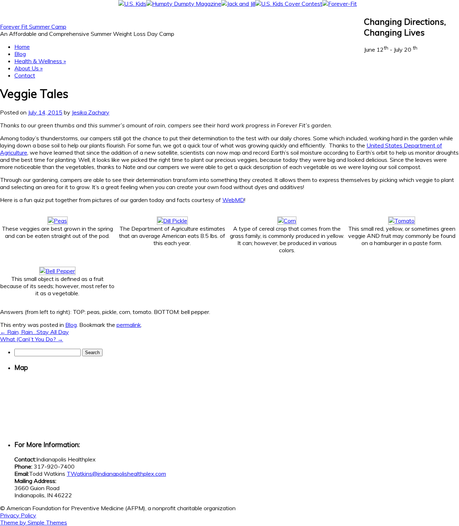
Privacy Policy (18, 515)
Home (22, 46)
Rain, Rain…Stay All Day (34, 331)
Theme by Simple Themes (33, 522)
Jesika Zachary (90, 112)
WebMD (233, 199)
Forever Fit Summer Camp (33, 26)
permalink (129, 324)
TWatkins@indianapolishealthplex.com (116, 473)
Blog (20, 53)
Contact (24, 75)
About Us (28, 68)
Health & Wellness (40, 61)
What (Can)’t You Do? (31, 339)
